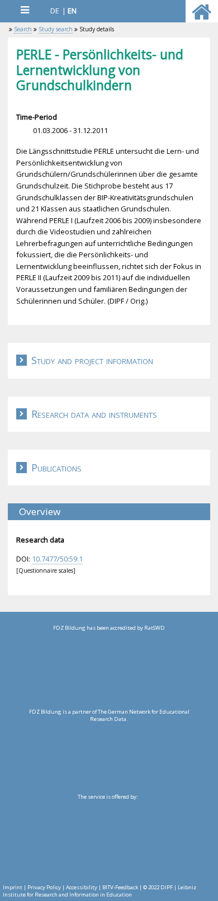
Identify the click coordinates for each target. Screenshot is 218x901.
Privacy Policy (44, 887)
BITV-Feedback (120, 887)
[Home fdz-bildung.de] (201, 17)
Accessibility (81, 887)
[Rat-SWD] (108, 670)
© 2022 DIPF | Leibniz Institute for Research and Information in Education (99, 891)
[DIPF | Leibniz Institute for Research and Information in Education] (107, 839)
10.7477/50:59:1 (57, 559)
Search (23, 29)
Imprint (12, 887)
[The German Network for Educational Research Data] (108, 754)
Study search (56, 29)
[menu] (24, 10)
